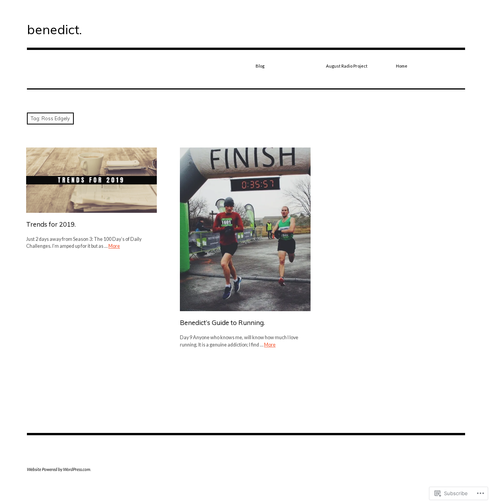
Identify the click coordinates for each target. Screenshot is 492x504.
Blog (260, 65)
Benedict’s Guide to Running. (222, 322)
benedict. (54, 29)
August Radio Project (346, 65)
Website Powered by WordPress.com (58, 469)
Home (401, 65)
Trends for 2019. (51, 224)
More (114, 246)
